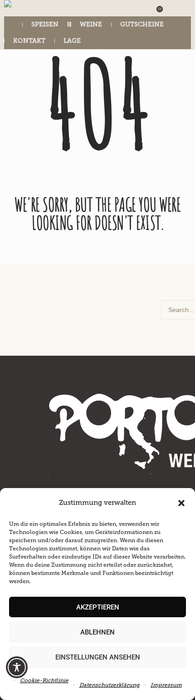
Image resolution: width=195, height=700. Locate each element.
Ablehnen (97, 632)
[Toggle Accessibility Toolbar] (17, 667)
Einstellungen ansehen (97, 657)
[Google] (184, 9)
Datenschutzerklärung (109, 685)
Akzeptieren (97, 607)
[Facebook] (171, 9)
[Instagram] (159, 9)
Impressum (166, 685)
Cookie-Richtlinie (44, 680)
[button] (181, 503)
